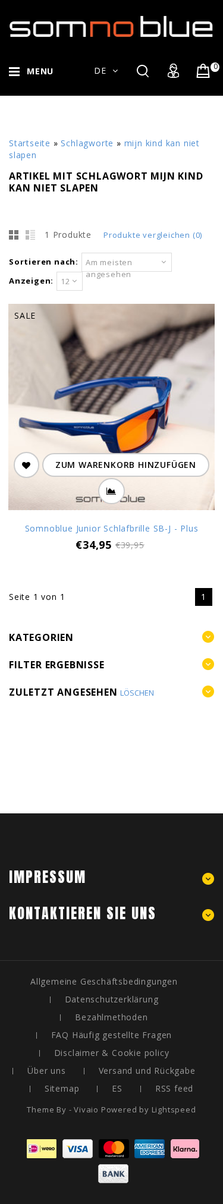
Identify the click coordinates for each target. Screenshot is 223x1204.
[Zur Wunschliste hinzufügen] (26, 465)
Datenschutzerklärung (112, 999)
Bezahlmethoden (111, 1017)
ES (117, 1088)
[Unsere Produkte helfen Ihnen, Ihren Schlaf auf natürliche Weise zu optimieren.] (111, 29)
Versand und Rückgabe (147, 1070)
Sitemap (62, 1088)
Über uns (46, 1070)
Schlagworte (87, 143)
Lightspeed (174, 1109)
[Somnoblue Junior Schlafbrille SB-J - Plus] (111, 408)
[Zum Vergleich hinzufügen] (111, 491)
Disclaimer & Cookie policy (111, 1052)
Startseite (30, 143)
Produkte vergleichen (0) (152, 235)
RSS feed (174, 1088)
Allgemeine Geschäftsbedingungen (104, 981)
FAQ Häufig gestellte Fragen (111, 1034)
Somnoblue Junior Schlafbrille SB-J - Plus (112, 528)
